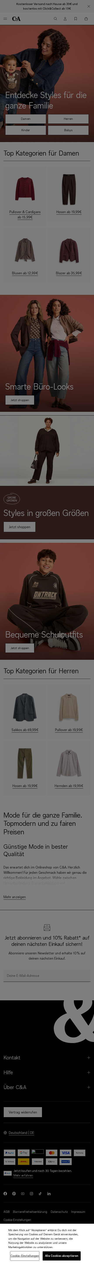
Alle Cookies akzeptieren (61, 1255)
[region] (47, 1244)
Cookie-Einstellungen (24, 1255)
